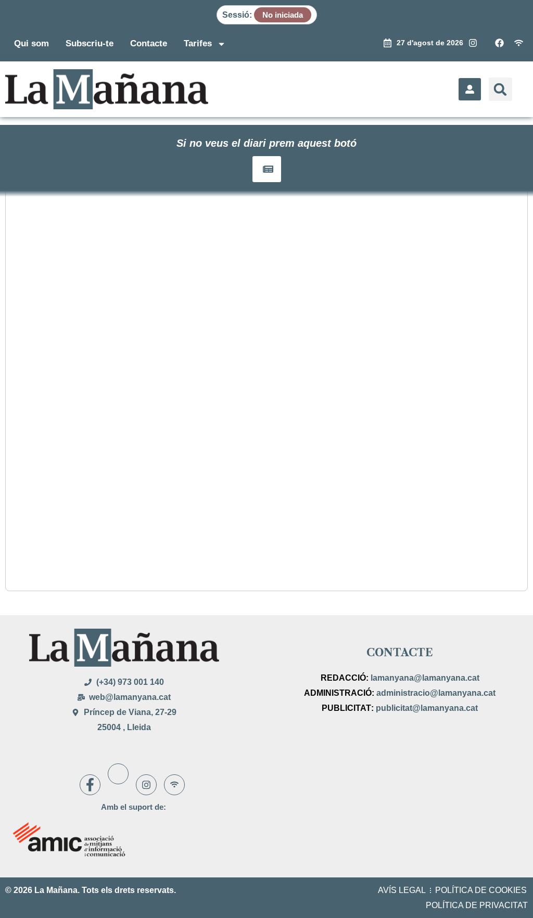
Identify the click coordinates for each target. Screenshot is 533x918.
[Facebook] (90, 784)
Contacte (148, 43)
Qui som (31, 43)
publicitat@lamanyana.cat (427, 708)
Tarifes (198, 43)
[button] (500, 89)
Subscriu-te (89, 43)
